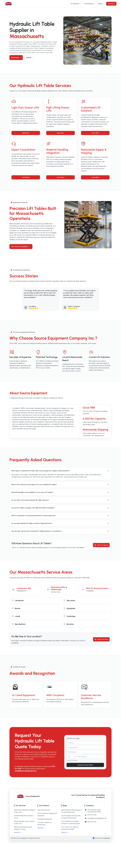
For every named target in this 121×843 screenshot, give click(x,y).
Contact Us (111, 3)
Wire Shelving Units (44, 810)
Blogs (100, 3)
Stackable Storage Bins (45, 819)
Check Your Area (102, 639)
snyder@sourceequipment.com (25, 771)
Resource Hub (91, 821)
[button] (17, 832)
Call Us (28, 57)
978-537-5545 (92, 815)
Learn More (95, 133)
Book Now (15, 57)
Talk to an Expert (102, 545)
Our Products (88, 3)
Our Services (75, 3)
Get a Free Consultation (19, 246)
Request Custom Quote (85, 765)
